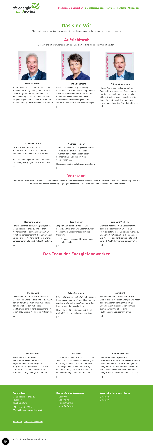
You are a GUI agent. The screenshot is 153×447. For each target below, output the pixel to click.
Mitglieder (133, 7)
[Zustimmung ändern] (5, 441)
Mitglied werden (66, 403)
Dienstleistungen (94, 7)
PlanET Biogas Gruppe (25, 96)
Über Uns (63, 396)
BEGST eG (43, 241)
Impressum (17, 421)
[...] (14, 105)
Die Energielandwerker (70, 7)
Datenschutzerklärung (33, 421)
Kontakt (121, 7)
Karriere (110, 7)
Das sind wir (64, 399)
